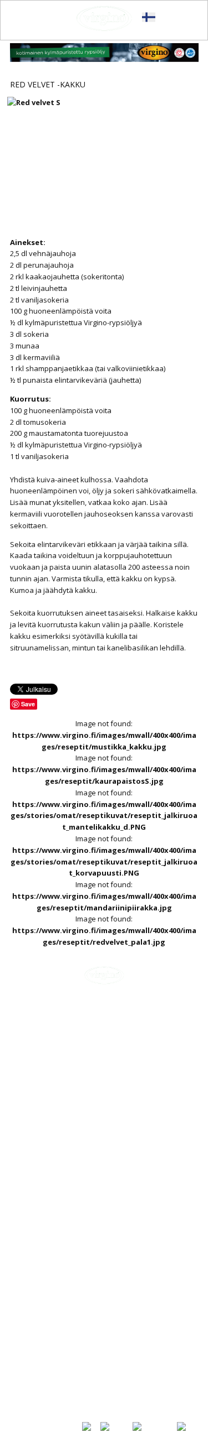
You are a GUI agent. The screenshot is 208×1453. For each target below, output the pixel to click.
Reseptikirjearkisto (52, 1381)
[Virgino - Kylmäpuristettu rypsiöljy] (104, 18)
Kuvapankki (37, 1392)
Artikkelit (34, 1343)
